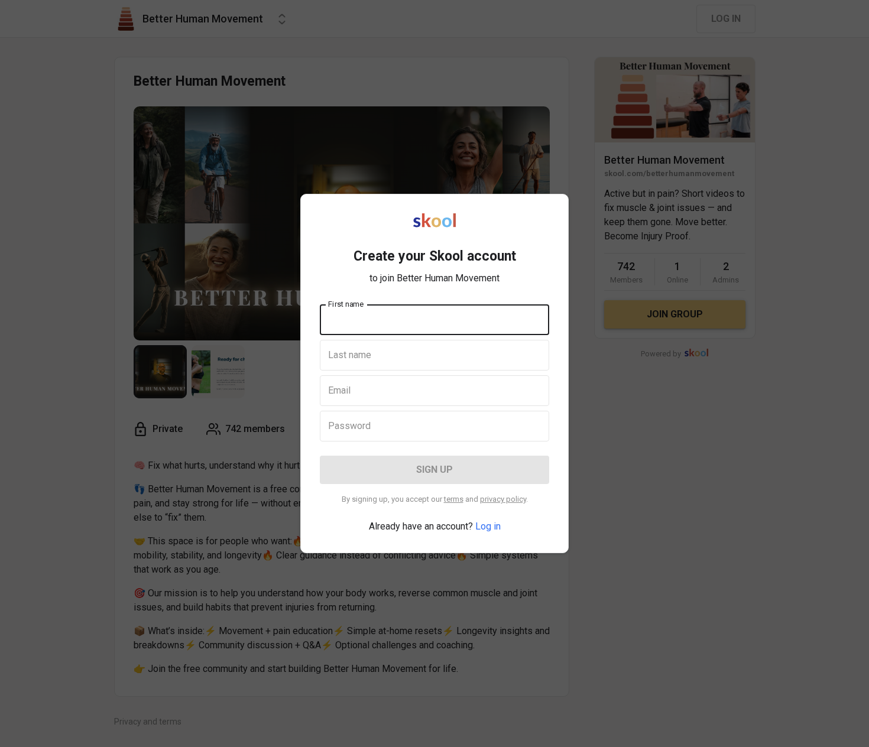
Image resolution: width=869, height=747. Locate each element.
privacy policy (503, 499)
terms (453, 499)
